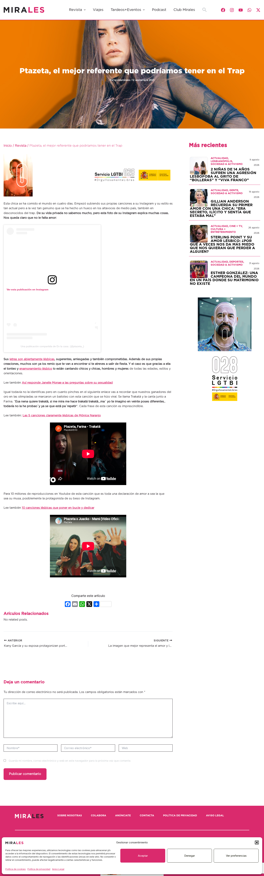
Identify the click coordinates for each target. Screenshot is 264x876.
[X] (89, 604)
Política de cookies (15, 869)
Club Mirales (184, 10)
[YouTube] (240, 10)
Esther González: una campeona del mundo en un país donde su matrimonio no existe (224, 278)
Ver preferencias (236, 855)
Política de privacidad (38, 869)
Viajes (98, 10)
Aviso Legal (58, 869)
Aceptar (143, 855)
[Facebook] (223, 10)
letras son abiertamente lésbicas (32, 359)
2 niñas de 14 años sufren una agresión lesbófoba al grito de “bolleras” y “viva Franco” (223, 175)
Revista (75, 10)
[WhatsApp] (249, 10)
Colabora (98, 815)
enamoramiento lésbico (35, 368)
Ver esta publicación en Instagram (27, 289)
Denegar (189, 855)
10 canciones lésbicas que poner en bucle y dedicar (58, 507)
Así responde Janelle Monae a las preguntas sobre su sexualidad (67, 382)
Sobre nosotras (69, 815)
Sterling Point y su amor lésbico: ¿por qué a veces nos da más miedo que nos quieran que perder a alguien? (222, 244)
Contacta (147, 815)
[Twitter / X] (258, 10)
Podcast (159, 10)
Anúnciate (123, 815)
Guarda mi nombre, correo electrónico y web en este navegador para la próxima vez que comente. (70, 761)
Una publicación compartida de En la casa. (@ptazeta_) (52, 346)
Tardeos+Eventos (126, 10)
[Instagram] (232, 10)
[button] (257, 842)
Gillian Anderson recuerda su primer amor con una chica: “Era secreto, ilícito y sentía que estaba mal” (221, 209)
